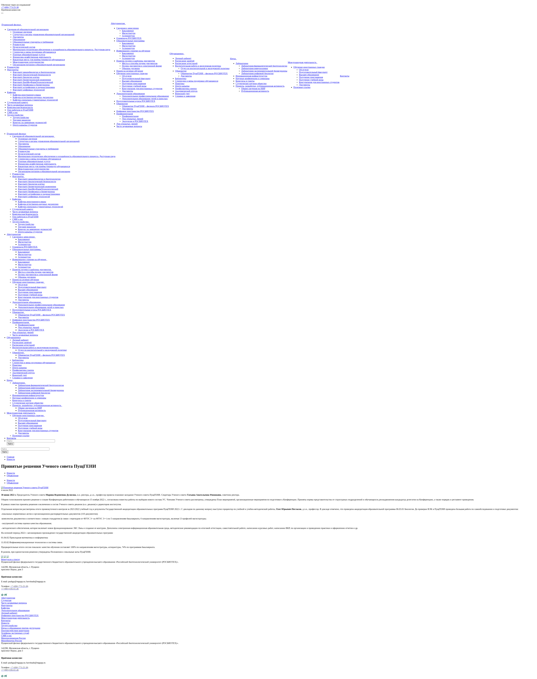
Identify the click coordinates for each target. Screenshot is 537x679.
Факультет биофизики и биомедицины (31, 85)
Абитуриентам (118, 23)
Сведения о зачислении (127, 28)
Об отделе (127, 76)
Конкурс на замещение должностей (30, 122)
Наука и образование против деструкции (20, 628)
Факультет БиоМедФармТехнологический (33, 82)
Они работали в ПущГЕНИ (20, 110)
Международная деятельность (302, 62)
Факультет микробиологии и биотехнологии (34, 72)
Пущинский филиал (12, 24)
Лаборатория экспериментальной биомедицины (264, 71)
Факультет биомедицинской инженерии (32, 80)
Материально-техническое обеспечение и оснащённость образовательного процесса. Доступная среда (61, 49)
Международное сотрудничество (28, 62)
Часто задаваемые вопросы (20, 105)
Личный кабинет (183, 58)
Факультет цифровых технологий (29, 90)
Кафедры (11, 92)
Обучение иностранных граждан (132, 73)
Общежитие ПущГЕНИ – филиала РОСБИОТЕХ (145, 106)
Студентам (6, 600)
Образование (19, 39)
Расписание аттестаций (186, 63)
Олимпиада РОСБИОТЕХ (129, 38)
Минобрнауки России (11, 640)
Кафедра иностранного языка (27, 95)
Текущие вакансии (22, 120)
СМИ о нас (12, 112)
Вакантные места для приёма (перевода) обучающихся (39, 59)
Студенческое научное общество (251, 83)
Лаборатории (242, 63)
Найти (10, 444)
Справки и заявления (185, 96)
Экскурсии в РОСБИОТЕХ (135, 121)
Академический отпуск (186, 91)
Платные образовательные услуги (29, 54)
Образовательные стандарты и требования (33, 42)
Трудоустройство (15, 115)
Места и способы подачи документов (139, 63)
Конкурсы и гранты (245, 81)
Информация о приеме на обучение (133, 51)
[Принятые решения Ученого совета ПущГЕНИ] (24, 487)
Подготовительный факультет (136, 78)
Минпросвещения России (13, 638)
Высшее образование (132, 81)
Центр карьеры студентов (25, 125)
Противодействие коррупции (15, 630)
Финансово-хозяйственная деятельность (32, 57)
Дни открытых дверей (132, 119)
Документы (18, 37)
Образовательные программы (130, 41)
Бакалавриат (128, 30)
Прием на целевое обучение (129, 71)
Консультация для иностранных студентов (142, 88)
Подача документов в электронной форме (142, 66)
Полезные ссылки (301, 87)
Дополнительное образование (130, 93)
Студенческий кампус (17, 102)
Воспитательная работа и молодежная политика (198, 66)
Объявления (12, 483)
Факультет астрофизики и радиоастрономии (34, 87)
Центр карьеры (182, 86)
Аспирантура (128, 36)
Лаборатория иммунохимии (254, 68)
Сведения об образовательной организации (28, 29)
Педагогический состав (24, 47)
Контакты (344, 76)
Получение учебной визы (134, 86)
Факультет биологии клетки (26, 77)
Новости (11, 480)
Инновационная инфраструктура (251, 76)
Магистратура (128, 33)
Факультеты (12, 69)
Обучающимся (176, 53)
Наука (233, 58)
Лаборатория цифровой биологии (257, 73)
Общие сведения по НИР (253, 88)
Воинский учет (182, 93)
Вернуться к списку (10, 559)
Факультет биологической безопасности (32, 75)
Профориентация (124, 114)
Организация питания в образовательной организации (39, 64)
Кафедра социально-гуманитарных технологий (35, 100)
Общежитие (122, 103)
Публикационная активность (255, 91)
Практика (179, 83)
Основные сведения (22, 32)
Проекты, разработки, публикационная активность (260, 86)
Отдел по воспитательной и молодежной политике (205, 68)
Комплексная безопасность (20, 107)
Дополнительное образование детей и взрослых (145, 98)
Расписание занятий (184, 61)
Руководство (19, 44)
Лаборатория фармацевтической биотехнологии (264, 66)
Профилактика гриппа (186, 88)
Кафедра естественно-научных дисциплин (33, 97)
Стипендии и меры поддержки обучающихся (34, 52)
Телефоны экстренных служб (15, 633)
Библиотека (180, 78)
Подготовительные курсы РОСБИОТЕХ (135, 101)
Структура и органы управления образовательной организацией (43, 34)
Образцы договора (131, 68)
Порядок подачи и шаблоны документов (135, 61)
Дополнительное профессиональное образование (145, 96)
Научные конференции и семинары (252, 78)
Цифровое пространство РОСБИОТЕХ (135, 111)
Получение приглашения (134, 83)
